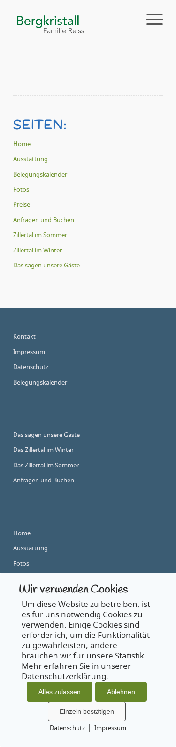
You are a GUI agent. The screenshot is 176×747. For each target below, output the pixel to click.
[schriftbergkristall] (73, 19)
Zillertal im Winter (37, 251)
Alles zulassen (59, 691)
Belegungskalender (40, 175)
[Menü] (150, 19)
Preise (21, 205)
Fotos (21, 190)
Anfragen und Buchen (43, 220)
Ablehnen (121, 691)
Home (22, 144)
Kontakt (24, 337)
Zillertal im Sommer (40, 235)
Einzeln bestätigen (87, 711)
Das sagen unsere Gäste (46, 266)
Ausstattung (30, 159)
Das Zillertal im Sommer (46, 466)
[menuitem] (150, 19)
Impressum (29, 352)
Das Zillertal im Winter (43, 450)
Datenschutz (30, 367)
